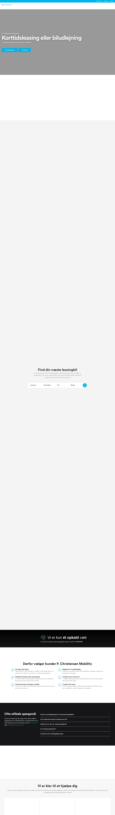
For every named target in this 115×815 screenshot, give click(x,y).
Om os (111, 1)
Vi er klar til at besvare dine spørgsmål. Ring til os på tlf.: (61, 641)
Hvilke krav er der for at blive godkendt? (53, 724)
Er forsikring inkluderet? (48, 729)
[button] (75, 714)
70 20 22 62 (34, 723)
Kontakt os (99, 1)
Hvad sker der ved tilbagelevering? (51, 733)
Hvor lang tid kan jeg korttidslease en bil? (53, 719)
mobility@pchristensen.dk (15, 725)
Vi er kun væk (67, 637)
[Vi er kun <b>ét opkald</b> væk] (43, 637)
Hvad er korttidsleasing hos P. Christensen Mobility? (57, 714)
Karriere (106, 1)
